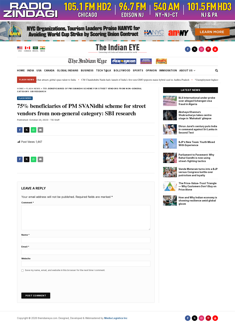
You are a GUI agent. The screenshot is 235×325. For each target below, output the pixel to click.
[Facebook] (187, 49)
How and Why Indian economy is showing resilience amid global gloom (198, 200)
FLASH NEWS (33, 88)
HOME (21, 70)
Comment (27, 202)
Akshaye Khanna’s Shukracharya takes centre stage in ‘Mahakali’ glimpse (195, 115)
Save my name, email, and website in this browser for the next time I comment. (65, 270)
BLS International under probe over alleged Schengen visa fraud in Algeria (197, 101)
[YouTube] (215, 49)
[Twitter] (194, 49)
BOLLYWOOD (122, 70)
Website (25, 258)
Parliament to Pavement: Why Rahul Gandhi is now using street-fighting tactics (196, 157)
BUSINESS (87, 70)
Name (25, 235)
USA (39, 70)
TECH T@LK (103, 70)
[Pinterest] (208, 49)
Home (20, 88)
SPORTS (138, 70)
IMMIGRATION (168, 70)
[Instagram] (201, 49)
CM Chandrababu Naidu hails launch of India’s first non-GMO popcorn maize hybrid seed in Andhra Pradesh (127, 79)
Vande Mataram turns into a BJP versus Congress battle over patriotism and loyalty (198, 172)
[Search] (216, 70)
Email (25, 246)
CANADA (49, 70)
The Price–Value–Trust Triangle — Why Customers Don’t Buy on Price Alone (198, 186)
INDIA (30, 70)
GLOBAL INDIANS (67, 70)
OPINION (151, 70)
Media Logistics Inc (115, 318)
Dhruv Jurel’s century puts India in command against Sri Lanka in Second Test (198, 129)
